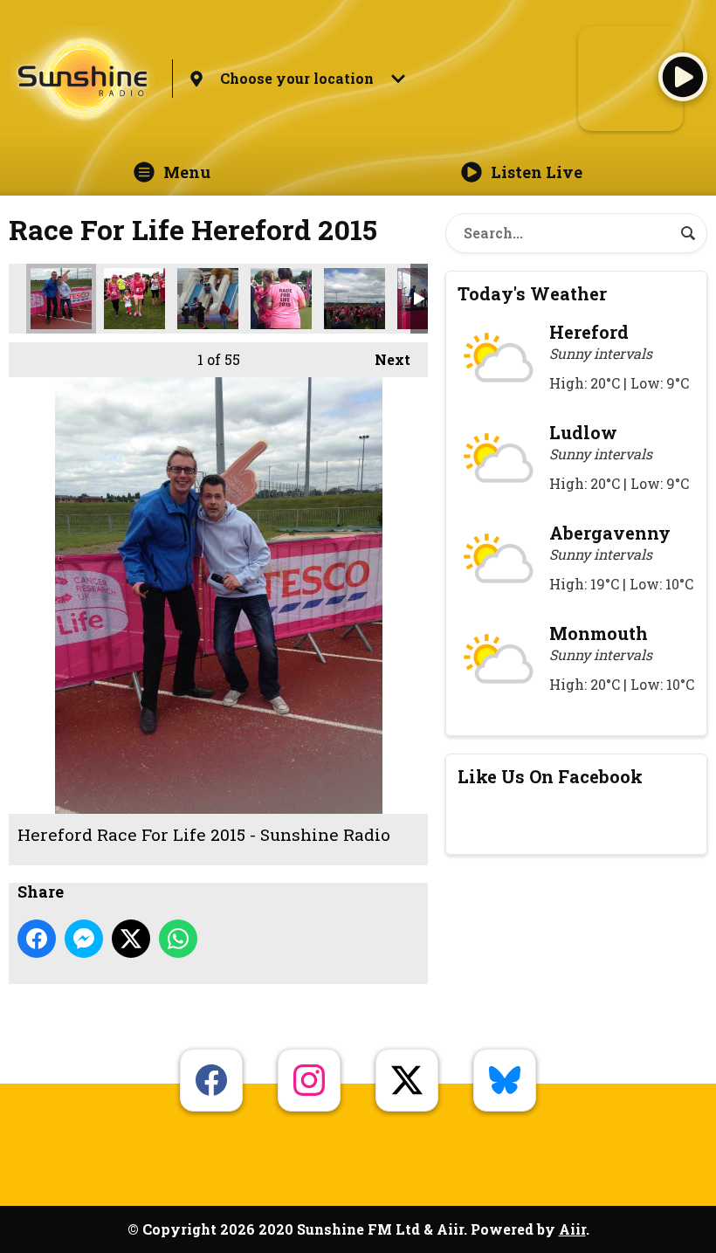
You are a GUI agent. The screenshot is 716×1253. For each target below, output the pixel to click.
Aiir (572, 1229)
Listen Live (536, 172)
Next (383, 359)
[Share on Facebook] (36, 938)
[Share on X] (131, 938)
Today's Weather (532, 293)
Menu (186, 172)
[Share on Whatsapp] (178, 938)
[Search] (688, 233)
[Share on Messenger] (84, 938)
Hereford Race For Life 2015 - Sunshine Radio (61, 298)
